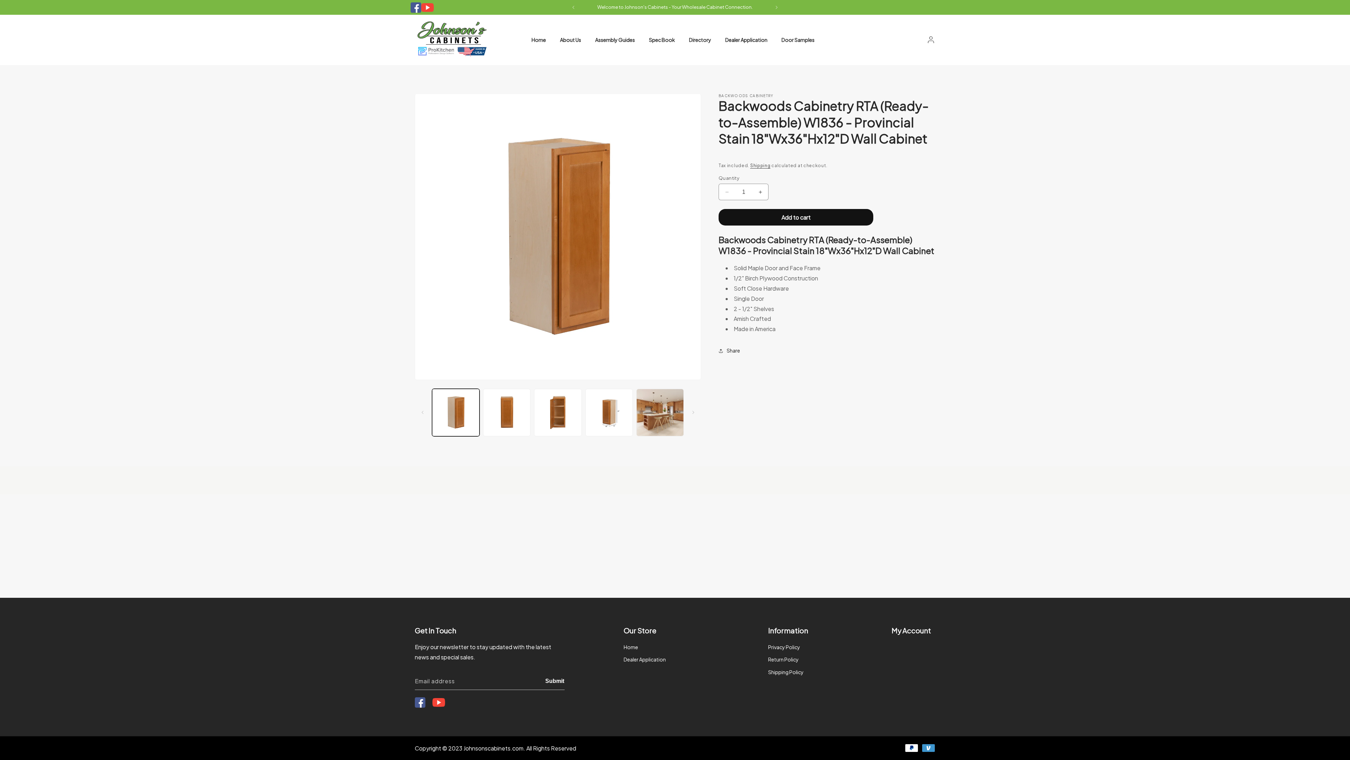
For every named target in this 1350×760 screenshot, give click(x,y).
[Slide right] (693, 412)
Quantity (729, 178)
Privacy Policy (784, 647)
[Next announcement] (776, 7)
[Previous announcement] (573, 7)
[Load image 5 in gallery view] (660, 412)
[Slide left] (422, 412)
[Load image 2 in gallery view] (507, 412)
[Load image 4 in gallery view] (609, 412)
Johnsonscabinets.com (493, 748)
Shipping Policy (786, 672)
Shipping (760, 165)
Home (631, 647)
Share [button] (733, 350)
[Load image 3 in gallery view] (557, 412)
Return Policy (783, 659)
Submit (554, 681)
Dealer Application (645, 659)
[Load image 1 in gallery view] (456, 412)
